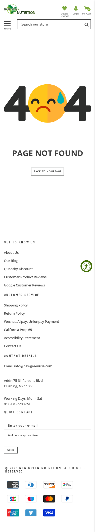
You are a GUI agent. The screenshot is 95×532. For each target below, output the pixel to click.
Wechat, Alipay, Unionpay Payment (31, 321)
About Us (11, 252)
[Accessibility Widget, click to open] (86, 266)
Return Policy (14, 313)
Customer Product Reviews (25, 277)
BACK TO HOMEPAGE (47, 171)
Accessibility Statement (22, 337)
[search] (86, 24)
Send (10, 450)
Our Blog (11, 260)
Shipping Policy (16, 305)
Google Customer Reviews (24, 285)
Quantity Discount (18, 268)
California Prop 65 (18, 329)
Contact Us (12, 346)
